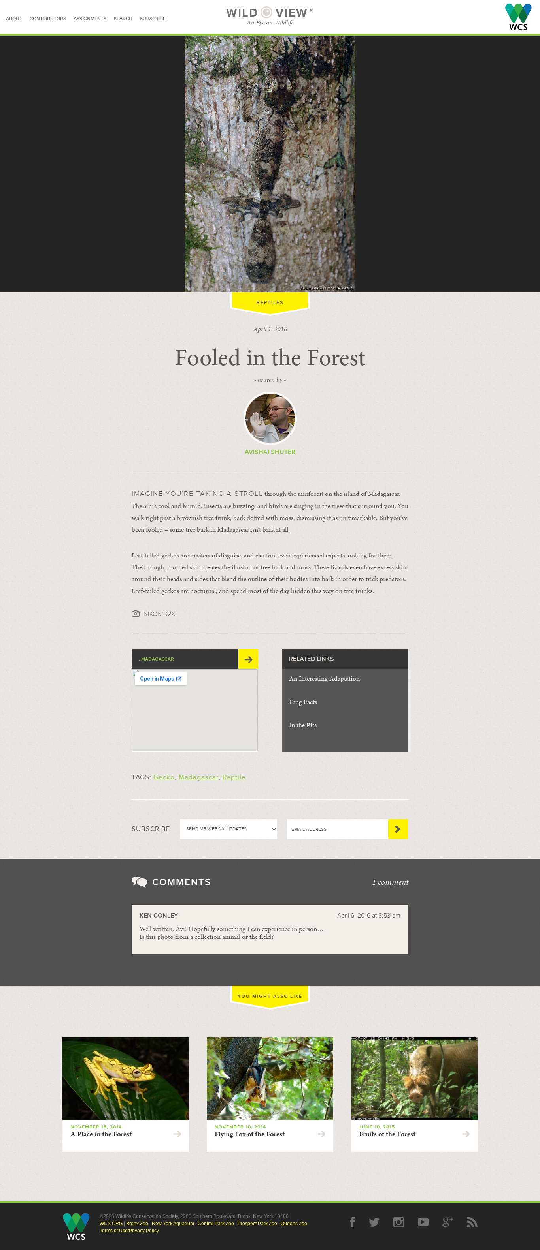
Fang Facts (303, 701)
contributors (48, 19)
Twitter (374, 1222)
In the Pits (303, 725)
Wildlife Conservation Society (518, 16)
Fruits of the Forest (387, 1134)
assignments (90, 19)
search (123, 19)
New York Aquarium (173, 1223)
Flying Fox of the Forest (250, 1134)
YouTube (423, 1222)
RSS (472, 1222)
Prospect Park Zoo (257, 1223)
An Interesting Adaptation (324, 678)
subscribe (153, 19)
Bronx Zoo (137, 1223)
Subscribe (398, 829)
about (14, 19)
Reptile (234, 777)
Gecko (164, 777)
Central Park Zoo (216, 1223)
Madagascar (199, 777)
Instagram (398, 1222)
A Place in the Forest (101, 1134)
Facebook (352, 1222)
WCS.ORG (111, 1223)
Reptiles (270, 303)
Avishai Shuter (270, 452)
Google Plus (447, 1222)
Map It (248, 659)
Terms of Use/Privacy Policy (129, 1230)
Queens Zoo (294, 1223)
